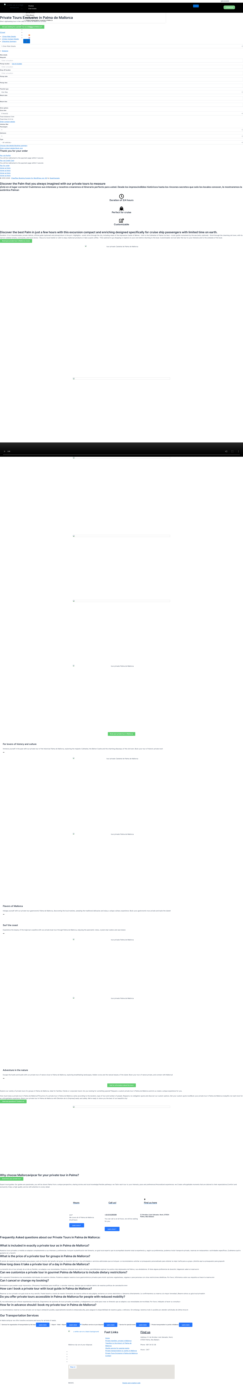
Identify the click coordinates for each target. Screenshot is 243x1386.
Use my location (17, 64)
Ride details (3, 55)
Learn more (76, 1225)
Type (1, 139)
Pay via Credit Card (7, 160)
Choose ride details (7, 146)
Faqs (30, 27)
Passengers (3, 127)
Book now (19, 148)
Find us (145, 1332)
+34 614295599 (111, 1215)
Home (31, 6)
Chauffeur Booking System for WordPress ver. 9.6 (29, 178)
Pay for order (5, 165)
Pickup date (3, 76)
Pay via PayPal (5, 155)
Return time (3, 101)
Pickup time (3, 82)
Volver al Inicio (5, 168)
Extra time (3, 110)
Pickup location (11, 64)
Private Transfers (31, 18)
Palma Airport (30, 15)
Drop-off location (5, 70)
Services (32, 9)
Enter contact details (7, 122)
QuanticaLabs (55, 178)
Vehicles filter (4, 124)
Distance (5, 51)
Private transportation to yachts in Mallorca (39, 20)
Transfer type (4, 89)
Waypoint (3, 57)
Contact (32, 30)
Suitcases (3, 133)
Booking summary (20, 146)
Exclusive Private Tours (39, 24)
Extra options (4, 108)
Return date (3, 95)
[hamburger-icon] (196, 6)
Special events (30, 12)
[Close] (2, 32)
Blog (30, 32)
